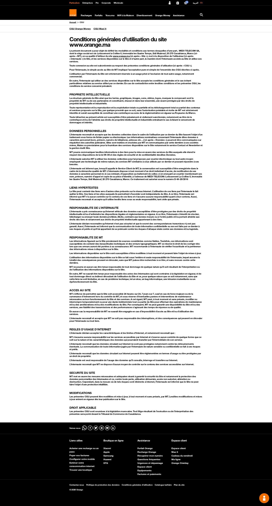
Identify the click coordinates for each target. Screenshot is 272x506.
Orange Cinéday (179, 463)
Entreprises (87, 3)
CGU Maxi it (100, 28)
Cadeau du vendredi (182, 455)
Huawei (107, 459)
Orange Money (162, 15)
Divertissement (144, 15)
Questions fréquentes (148, 459)
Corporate (106, 3)
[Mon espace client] (170, 3)
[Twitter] (96, 428)
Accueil (72, 22)
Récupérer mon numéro (150, 455)
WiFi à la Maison (125, 15)
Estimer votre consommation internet (81, 464)
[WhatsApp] (84, 428)
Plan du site (179, 485)
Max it (174, 452)
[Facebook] (90, 428)
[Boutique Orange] (177, 3)
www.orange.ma (121, 56)
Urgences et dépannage (150, 463)
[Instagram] (101, 428)
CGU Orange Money (80, 28)
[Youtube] (107, 428)
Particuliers (74, 3)
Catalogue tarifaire (163, 485)
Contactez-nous (76, 485)
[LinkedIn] (113, 428)
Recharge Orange (146, 452)
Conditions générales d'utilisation (137, 485)
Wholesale (118, 3)
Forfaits (98, 15)
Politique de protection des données (103, 485)
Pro (97, 3)
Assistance (178, 15)
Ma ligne (175, 459)
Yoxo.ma (109, 15)
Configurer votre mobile (82, 459)
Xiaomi (107, 448)
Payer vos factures (79, 455)
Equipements (144, 470)
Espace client (144, 466)
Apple (106, 452)
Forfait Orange (145, 448)
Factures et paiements (149, 474)
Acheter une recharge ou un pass (84, 450)
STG (105, 463)
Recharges (86, 15)
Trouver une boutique (80, 469)
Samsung (108, 455)
